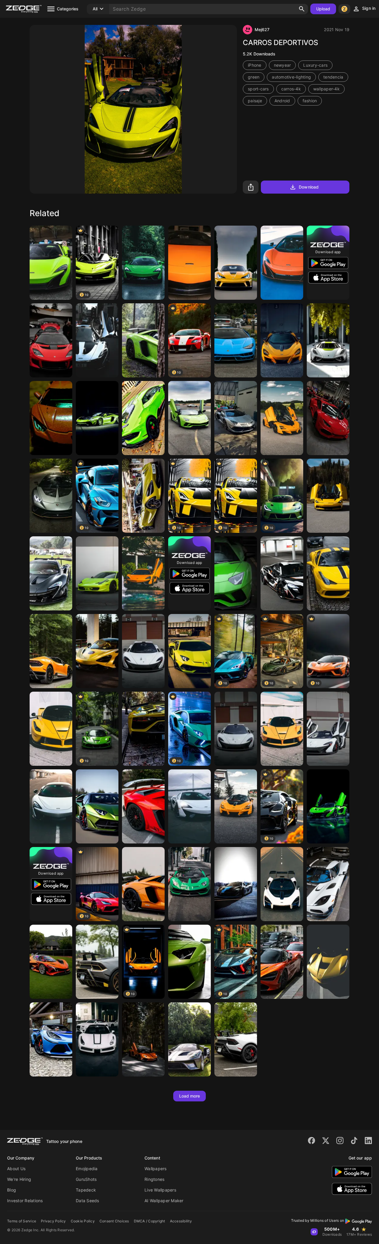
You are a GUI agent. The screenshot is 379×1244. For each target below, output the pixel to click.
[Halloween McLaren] (282, 573)
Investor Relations (25, 1200)
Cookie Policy (83, 1221)
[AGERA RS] (328, 884)
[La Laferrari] (51, 729)
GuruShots (86, 1179)
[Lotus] (51, 340)
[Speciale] (328, 573)
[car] (97, 418)
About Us (16, 1168)
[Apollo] (51, 962)
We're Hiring (19, 1179)
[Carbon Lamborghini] (51, 496)
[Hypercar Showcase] (328, 806)
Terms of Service (21, 1221)
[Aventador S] (189, 418)
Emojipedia (87, 1168)
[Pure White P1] (143, 651)
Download (309, 186)
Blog (11, 1189)
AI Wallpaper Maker (164, 1200)
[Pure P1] (235, 729)
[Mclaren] (97, 340)
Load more (189, 1095)
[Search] (301, 9)
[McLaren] (189, 263)
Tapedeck (86, 1189)
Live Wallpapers (160, 1189)
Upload (323, 8)
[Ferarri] (328, 962)
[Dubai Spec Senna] (282, 884)
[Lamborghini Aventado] (189, 962)
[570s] (143, 263)
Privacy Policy (53, 1221)
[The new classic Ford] (189, 1039)
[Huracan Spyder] (51, 651)
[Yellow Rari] (282, 729)
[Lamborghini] (51, 418)
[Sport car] (235, 263)
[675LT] (282, 263)
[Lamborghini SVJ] (143, 729)
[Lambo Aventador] (143, 1039)
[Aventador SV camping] (143, 340)
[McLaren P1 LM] (51, 573)
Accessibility (181, 1221)
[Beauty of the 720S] (282, 962)
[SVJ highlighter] (189, 651)
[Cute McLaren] (51, 806)
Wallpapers (155, 1168)
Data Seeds (87, 1200)
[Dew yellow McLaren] (143, 496)
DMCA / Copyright (149, 1221)
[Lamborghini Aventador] (97, 806)
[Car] (328, 340)
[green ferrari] (97, 573)
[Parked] (235, 1039)
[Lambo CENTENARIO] (235, 340)
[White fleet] (97, 1039)
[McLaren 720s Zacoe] (97, 651)
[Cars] (235, 418)
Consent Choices (114, 1221)
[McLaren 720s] (282, 418)
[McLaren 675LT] (51, 263)
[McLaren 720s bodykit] (235, 806)
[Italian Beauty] (97, 962)
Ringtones (154, 1179)
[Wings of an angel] (328, 729)
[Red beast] (143, 806)
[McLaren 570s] (143, 573)
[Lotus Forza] (51, 1039)
